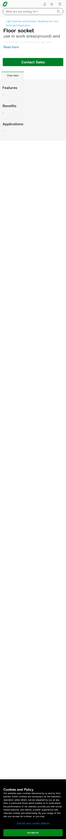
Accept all (33, 832)
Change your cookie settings (33, 823)
